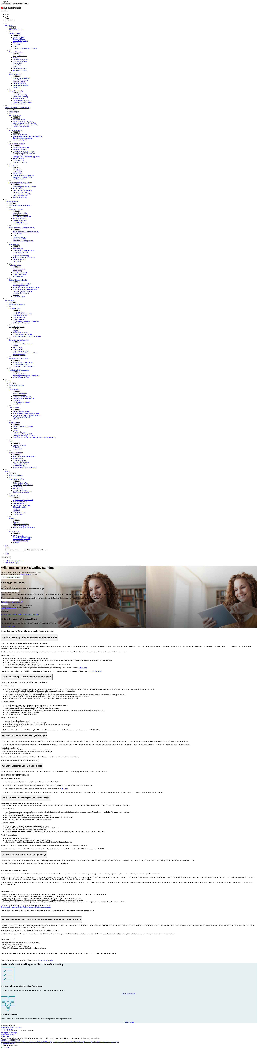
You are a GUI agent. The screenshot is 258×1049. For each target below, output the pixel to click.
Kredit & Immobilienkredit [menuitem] (21, 78)
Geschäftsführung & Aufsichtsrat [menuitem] (23, 398)
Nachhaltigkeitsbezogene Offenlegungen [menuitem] (26, 321)
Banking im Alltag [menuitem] (15, 33)
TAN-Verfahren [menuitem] (18, 42)
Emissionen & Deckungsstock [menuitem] (22, 434)
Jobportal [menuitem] (16, 419)
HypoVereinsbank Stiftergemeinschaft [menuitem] (25, 467)
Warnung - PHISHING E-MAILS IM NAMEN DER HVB (20, 614)
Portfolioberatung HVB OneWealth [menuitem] (24, 153)
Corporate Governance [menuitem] (20, 432)
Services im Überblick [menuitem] (16, 475)
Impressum (4, 1042)
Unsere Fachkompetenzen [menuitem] (21, 127)
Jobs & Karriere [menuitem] (14, 408)
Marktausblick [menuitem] (17, 188)
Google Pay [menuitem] (16, 509)
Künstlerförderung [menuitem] (19, 466)
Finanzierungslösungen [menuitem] (20, 155)
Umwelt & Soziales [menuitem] (19, 317)
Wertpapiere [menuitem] (17, 65)
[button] (44, 550)
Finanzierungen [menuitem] (14, 244)
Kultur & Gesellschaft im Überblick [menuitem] (24, 456)
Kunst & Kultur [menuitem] (18, 458)
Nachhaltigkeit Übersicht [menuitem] (17, 304)
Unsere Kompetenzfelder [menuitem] (17, 144)
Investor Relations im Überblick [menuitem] (23, 426)
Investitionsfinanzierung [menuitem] (20, 252)
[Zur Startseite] (11, 9)
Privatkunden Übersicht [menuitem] (16, 29)
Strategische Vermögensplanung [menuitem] (23, 138)
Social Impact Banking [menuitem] (20, 316)
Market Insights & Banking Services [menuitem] (20, 183)
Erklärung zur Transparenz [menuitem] (21, 323)
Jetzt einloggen (6, 3)
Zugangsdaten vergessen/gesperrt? (12, 602)
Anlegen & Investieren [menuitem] (16, 52)
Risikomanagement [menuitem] (15, 265)
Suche (26, 3)
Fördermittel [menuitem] (17, 261)
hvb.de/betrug (83, 668)
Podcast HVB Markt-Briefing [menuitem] (22, 190)
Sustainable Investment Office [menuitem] (22, 177)
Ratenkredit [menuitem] (16, 87)
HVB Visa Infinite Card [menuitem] (20, 196)
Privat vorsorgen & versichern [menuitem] (22, 100)
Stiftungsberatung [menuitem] (18, 158)
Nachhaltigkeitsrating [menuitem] (19, 355)
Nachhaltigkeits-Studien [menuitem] (20, 286)
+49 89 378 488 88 (7, 1029)
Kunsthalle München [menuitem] (19, 460)
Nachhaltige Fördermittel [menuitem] (21, 377)
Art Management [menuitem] (18, 160)
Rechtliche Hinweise (15, 1042)
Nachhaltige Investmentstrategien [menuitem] (23, 366)
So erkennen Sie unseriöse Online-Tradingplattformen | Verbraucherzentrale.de (26, 907)
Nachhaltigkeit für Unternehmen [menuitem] (19, 370)
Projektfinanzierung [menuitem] (19, 259)
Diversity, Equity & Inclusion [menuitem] (22, 396)
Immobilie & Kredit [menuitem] (15, 74)
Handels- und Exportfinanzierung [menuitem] (23, 250)
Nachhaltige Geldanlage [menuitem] (20, 59)
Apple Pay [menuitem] (16, 511)
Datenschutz (26, 1042)
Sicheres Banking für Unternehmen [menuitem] (24, 527)
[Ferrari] (8, 1043)
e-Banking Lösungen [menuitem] (19, 237)
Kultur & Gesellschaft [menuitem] (16, 453)
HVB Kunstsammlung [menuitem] (20, 464)
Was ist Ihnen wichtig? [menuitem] (16, 91)
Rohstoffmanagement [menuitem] (20, 274)
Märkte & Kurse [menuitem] (14, 531)
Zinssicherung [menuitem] (17, 271)
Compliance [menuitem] (17, 404)
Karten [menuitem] (15, 46)
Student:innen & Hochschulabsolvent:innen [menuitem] (27, 415)
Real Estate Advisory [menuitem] (19, 179)
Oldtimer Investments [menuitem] (20, 162)
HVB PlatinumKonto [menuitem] (20, 197)
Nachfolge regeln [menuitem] (18, 222)
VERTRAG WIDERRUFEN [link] (10, 1040)
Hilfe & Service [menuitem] (18, 514)
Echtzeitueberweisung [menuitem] (20, 490)
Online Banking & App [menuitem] (20, 41)
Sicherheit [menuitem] (12, 518)
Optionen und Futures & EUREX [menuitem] (23, 151)
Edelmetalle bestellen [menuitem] (19, 507)
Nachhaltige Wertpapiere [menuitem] (21, 364)
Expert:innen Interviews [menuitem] (20, 332)
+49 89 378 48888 (96, 671)
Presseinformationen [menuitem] (19, 445)
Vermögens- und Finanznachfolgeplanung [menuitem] (26, 157)
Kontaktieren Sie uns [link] (7, 1034)
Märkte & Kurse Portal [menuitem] (20, 192)
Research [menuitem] (16, 295)
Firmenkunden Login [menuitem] (11, 563)
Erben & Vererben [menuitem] (18, 98)
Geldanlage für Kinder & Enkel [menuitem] (23, 102)
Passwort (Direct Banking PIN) (11, 592)
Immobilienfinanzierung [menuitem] (20, 80)
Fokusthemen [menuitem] (13, 166)
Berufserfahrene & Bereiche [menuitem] (22, 417)
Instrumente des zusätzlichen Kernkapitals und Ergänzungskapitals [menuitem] (34, 437)
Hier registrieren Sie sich (8, 608)
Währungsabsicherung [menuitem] (20, 272)
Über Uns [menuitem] (8, 381)
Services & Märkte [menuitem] (19, 39)
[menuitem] (7, 14)
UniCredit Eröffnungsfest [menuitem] (21, 462)
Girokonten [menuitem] (16, 44)
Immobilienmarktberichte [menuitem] (21, 85)
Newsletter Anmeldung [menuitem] (20, 541)
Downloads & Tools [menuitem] (19, 512)
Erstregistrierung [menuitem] (18, 486)
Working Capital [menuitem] (18, 254)
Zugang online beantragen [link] (9, 1033)
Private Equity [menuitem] (17, 173)
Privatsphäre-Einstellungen (110, 1042)
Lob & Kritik (69, 1042)
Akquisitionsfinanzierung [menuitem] (21, 256)
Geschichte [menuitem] (16, 400)
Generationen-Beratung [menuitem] (20, 97)
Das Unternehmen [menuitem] (14, 389)
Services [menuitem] (7, 471)
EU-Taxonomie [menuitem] (18, 349)
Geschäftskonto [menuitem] (18, 233)
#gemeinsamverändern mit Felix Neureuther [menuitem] (27, 336)
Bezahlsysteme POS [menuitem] (19, 239)
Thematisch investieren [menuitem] (20, 70)
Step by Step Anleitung (129, 993)
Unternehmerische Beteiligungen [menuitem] (23, 175)
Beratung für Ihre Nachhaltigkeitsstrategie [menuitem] (26, 287)
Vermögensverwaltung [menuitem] (20, 68)
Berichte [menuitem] (15, 428)
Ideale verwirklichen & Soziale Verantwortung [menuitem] (27, 136)
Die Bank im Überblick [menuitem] (16, 385)
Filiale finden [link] (5, 1036)
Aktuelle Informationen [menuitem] (20, 215)
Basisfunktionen (129, 1022)
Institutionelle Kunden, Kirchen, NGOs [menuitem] (25, 125)
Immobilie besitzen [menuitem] (19, 82)
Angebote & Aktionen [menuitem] (20, 61)
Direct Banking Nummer (9, 587)
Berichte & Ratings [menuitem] (19, 319)
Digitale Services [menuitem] (14, 496)
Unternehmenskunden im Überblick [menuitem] (20, 205)
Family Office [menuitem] (17, 172)
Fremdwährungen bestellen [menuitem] (21, 505)
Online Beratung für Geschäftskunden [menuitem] (25, 289)
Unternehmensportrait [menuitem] (20, 393)
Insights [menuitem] (15, 331)
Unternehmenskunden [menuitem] (12, 201)
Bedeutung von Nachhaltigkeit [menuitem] (18, 340)
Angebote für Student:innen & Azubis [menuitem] (25, 48)
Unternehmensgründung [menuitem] (20, 224)
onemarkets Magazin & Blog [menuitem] (22, 194)
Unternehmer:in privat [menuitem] (20, 140)
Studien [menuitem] (15, 346)
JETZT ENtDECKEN (8, 627)
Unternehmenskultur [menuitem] (19, 395)
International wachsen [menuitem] (20, 220)
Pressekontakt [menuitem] (17, 449)
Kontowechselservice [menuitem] (20, 501)
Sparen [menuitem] (15, 67)
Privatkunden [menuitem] (9, 25)
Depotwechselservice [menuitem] (19, 503)
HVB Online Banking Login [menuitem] (14, 561)
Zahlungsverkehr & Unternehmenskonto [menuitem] (22, 228)
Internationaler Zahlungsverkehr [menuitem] (23, 241)
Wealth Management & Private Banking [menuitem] (17, 108)
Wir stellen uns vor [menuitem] (15, 115)
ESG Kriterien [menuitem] (17, 347)
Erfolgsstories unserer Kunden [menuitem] (22, 334)
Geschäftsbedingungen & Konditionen (52, 1042)
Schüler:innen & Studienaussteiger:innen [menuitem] (26, 413)
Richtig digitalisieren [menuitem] (19, 218)
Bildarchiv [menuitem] (16, 447)
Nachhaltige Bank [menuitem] (14, 308)
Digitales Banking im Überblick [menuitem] (23, 500)
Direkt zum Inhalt (17, 3)
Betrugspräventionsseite (45, 960)
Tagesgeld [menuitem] (16, 57)
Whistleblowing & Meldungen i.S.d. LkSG (87, 1042)
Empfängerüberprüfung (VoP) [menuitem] (22, 492)
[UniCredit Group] (5, 1047)
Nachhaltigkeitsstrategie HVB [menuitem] (22, 314)
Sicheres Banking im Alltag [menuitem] (21, 526)
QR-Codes (64, 789)
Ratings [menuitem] (15, 430)
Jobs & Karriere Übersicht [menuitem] (21, 411)
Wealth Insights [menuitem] (14, 112)
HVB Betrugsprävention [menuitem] (21, 524)
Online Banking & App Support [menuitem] (23, 485)
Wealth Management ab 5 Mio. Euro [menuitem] (24, 123)
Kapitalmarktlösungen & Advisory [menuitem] (24, 257)
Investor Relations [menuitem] (14, 423)
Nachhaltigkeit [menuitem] (9, 300)
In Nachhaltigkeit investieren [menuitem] (22, 217)
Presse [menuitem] (11, 441)
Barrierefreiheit (35, 1042)
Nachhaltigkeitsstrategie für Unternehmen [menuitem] (26, 376)
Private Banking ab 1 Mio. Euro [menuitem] (23, 121)
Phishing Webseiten (25, 574)
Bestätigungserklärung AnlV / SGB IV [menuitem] (25, 436)
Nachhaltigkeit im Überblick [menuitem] (22, 402)
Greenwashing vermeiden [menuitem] (21, 351)
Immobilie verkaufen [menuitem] (19, 83)
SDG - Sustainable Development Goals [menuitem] (25, 353)
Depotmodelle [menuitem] (17, 63)
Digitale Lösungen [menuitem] (19, 296)
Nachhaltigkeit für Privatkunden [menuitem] (19, 358)
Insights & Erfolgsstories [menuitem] (16, 327)
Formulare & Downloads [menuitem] (21, 293)
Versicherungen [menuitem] (18, 276)
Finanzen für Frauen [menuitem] (19, 104)
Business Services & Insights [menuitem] (18, 280)
